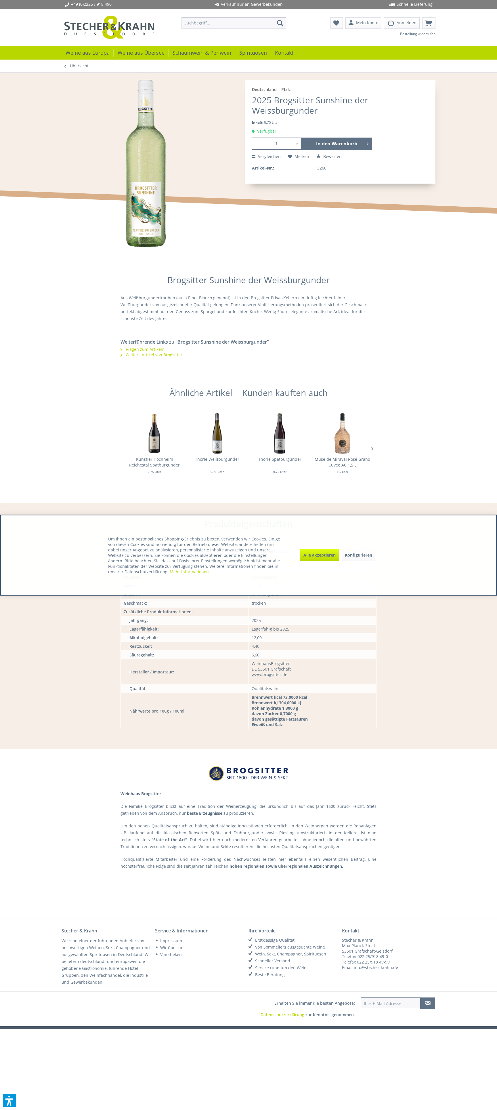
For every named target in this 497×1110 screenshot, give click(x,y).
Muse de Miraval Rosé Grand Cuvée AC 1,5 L (342, 462)
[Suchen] (280, 23)
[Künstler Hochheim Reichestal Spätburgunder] (154, 433)
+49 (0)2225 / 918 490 (91, 4)
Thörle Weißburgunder (217, 459)
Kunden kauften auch (285, 393)
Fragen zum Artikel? (144, 349)
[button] (9, 1100)
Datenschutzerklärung (282, 1014)
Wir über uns (172, 947)
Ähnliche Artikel (200, 393)
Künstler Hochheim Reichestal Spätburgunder (154, 462)
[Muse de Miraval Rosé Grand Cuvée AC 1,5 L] (342, 433)
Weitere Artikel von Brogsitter (153, 354)
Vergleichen (269, 156)
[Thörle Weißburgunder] (217, 433)
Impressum (170, 940)
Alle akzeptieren (319, 555)
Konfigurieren (358, 555)
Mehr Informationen (189, 571)
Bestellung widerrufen (417, 33)
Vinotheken (170, 954)
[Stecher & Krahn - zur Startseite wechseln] (109, 27)
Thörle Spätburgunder (279, 459)
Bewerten (332, 156)
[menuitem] (233, 23)
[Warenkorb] (428, 23)
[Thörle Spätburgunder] (279, 433)
